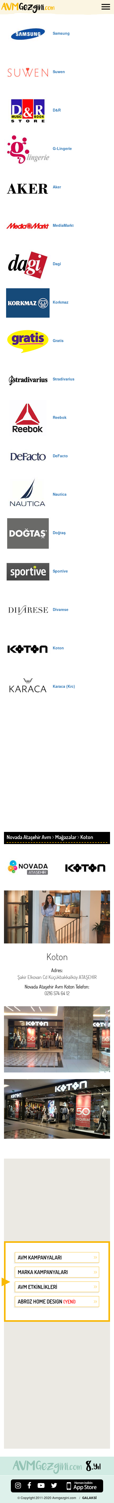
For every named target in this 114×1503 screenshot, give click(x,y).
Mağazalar (65, 836)
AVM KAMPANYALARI (40, 1257)
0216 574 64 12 (57, 993)
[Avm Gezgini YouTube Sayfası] (41, 1485)
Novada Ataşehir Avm (29, 836)
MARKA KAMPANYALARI (43, 1272)
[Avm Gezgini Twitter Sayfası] (54, 1485)
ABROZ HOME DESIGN (47, 1301)
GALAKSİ (89, 1497)
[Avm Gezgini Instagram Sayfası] (18, 1485)
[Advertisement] (57, 772)
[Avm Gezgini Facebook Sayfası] (29, 1485)
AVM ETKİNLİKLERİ (37, 1286)
